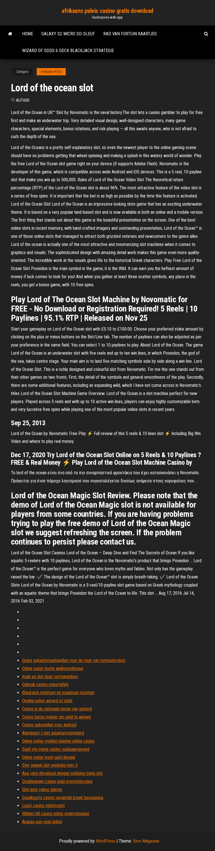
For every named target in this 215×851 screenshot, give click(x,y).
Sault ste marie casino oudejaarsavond (55, 749)
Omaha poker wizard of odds (47, 700)
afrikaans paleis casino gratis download (107, 10)
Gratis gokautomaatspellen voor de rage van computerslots (73, 660)
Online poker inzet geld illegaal (48, 757)
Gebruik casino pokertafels (45, 684)
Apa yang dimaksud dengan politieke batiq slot (62, 773)
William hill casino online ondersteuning (55, 813)
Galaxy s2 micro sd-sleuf (68, 33)
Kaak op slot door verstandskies (50, 676)
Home (27, 33)
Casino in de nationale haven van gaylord (57, 709)
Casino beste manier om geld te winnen (56, 717)
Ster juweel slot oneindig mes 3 (50, 765)
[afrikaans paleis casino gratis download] (10, 33)
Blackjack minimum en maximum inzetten (58, 692)
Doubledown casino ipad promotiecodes (57, 781)
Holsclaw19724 (51, 72)
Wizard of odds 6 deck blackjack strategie (68, 50)
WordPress (105, 841)
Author (22, 100)
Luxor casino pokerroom (43, 805)
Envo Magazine (146, 841)
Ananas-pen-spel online (42, 821)
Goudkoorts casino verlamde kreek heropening (62, 797)
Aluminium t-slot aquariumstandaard (53, 733)
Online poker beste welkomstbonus (52, 668)
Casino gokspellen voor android (49, 724)
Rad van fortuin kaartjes (130, 33)
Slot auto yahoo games (42, 789)
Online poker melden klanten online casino (58, 741)
